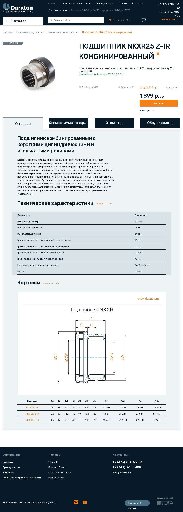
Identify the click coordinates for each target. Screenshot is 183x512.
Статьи (123, 3)
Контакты (137, 3)
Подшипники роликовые (60, 32)
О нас (51, 3)
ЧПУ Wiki (53, 462)
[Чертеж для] (92, 343)
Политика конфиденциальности (22, 477)
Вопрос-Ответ (56, 467)
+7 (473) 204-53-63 (169, 6)
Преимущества (11, 467)
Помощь (54, 454)
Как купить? (148, 110)
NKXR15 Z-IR (32, 407)
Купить (159, 103)
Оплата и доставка (70, 3)
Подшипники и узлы (27, 32)
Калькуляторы (105, 3)
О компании (11, 454)
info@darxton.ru (122, 472)
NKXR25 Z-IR (32, 420)
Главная (7, 32)
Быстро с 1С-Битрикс (135, 503)
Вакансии (8, 472)
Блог (89, 3)
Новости (8, 462)
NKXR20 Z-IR (32, 413)
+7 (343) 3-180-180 (169, 14)
